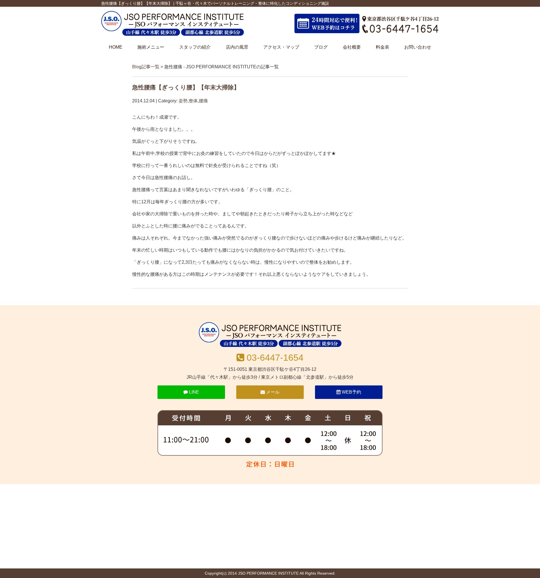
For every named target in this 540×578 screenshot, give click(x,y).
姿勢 (183, 100)
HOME (115, 47)
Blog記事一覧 (145, 66)
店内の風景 (237, 47)
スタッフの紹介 (195, 47)
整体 (193, 100)
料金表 (382, 47)
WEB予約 (351, 392)
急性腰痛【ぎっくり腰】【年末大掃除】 (186, 87)
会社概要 (352, 47)
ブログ (321, 47)
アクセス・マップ (281, 47)
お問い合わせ (417, 47)
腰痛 (203, 100)
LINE (193, 392)
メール (272, 392)
